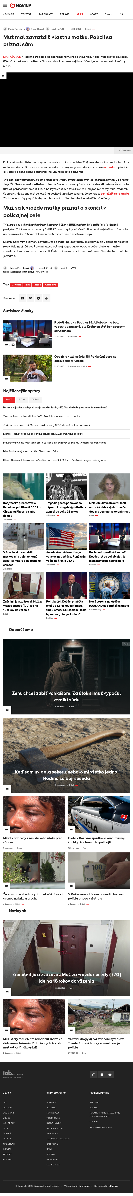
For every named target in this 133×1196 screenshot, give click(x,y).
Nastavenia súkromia (101, 1128)
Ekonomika (53, 1160)
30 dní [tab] (35, 399)
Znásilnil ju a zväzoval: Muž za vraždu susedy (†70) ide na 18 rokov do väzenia (47, 425)
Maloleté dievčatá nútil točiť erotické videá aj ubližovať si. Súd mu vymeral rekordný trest (54, 442)
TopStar (7, 1139)
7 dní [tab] (22, 399)
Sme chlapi (9, 1144)
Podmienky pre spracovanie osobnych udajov (105, 1115)
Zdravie (64, 14)
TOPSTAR (26, 14)
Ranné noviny (54, 1123)
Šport (94, 14)
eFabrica (113, 1186)
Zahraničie (52, 1144)
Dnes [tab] (9, 399)
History (7, 1154)
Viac (107, 14)
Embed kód (126, 150)
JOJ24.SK (8, 14)
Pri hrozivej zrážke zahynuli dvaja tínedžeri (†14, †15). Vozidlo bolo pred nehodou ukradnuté (55, 407)
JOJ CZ (6, 1118)
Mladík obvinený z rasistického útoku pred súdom (31, 451)
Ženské (7, 1134)
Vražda (37, 285)
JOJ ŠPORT (8, 1113)
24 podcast (46, 14)
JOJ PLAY (7, 1108)
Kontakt (94, 1108)
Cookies (94, 1122)
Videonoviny (53, 1118)
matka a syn (50, 285)
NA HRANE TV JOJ (55, 1128)
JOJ (5, 1103)
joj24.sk (51, 1108)
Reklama (94, 1103)
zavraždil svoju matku (115, 193)
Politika (51, 1154)
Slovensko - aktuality (58, 1139)
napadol (109, 167)
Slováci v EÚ (53, 1165)
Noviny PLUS (53, 1113)
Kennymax (84, 1186)
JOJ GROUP (9, 1123)
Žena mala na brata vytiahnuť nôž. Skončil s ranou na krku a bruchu (41, 416)
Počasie (7, 1160)
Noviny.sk (52, 1103)
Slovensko (16, 285)
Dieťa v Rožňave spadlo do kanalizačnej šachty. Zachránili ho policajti (43, 434)
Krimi (80, 14)
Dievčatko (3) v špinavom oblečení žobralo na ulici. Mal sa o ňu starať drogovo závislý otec (54, 460)
